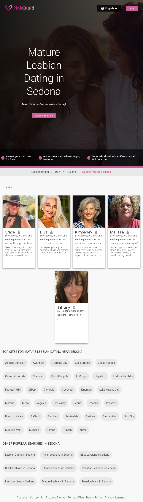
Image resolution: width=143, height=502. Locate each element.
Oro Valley (60, 403)
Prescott (111, 403)
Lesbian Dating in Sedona (20, 454)
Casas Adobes (106, 362)
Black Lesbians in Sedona (20, 468)
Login (132, 8)
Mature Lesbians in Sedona (58, 481)
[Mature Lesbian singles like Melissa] (124, 211)
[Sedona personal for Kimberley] (89, 211)
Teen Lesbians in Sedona (96, 481)
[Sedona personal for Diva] (54, 211)
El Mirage (81, 376)
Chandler (38, 376)
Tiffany (63, 307)
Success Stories (55, 497)
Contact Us (36, 497)
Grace (10, 232)
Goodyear (67, 389)
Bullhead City (59, 362)
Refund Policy (94, 497)
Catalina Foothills (15, 376)
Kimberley (83, 232)
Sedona (90, 416)
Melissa (117, 232)
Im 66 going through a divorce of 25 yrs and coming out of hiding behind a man (54, 250)
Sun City (129, 416)
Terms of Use (76, 497)
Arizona (71, 171)
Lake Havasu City (109, 389)
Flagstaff (100, 376)
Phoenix (93, 403)
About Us (22, 497)
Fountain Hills (13, 389)
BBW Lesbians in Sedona (94, 454)
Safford (35, 416)
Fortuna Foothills (123, 376)
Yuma (83, 429)
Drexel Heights (59, 376)
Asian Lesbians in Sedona (58, 454)
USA (57, 171)
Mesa (25, 403)
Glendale (49, 389)
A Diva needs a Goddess (52, 243)
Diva (43, 232)
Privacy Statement (115, 497)
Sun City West (13, 429)
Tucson (67, 429)
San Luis (53, 416)
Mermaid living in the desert (19, 243)
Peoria (77, 403)
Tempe (51, 429)
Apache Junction (15, 362)
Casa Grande (82, 362)
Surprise (34, 429)
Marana (9, 403)
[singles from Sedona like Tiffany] (71, 287)
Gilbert (32, 389)
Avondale (38, 362)
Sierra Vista (110, 416)
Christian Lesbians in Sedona (99, 468)
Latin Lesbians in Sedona (19, 481)
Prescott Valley (14, 416)
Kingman (86, 389)
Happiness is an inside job (88, 243)
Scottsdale (72, 416)
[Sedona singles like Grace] (19, 211)
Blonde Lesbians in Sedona (58, 468)
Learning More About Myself (124, 243)
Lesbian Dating (40, 171)
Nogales (41, 403)
